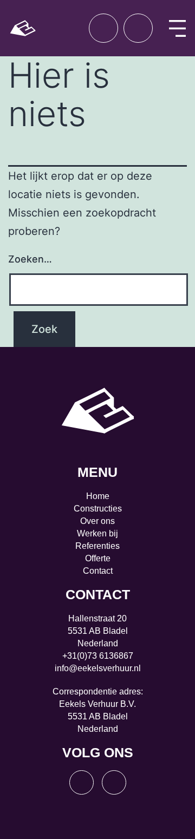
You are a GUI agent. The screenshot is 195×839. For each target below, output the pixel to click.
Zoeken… (30, 259)
